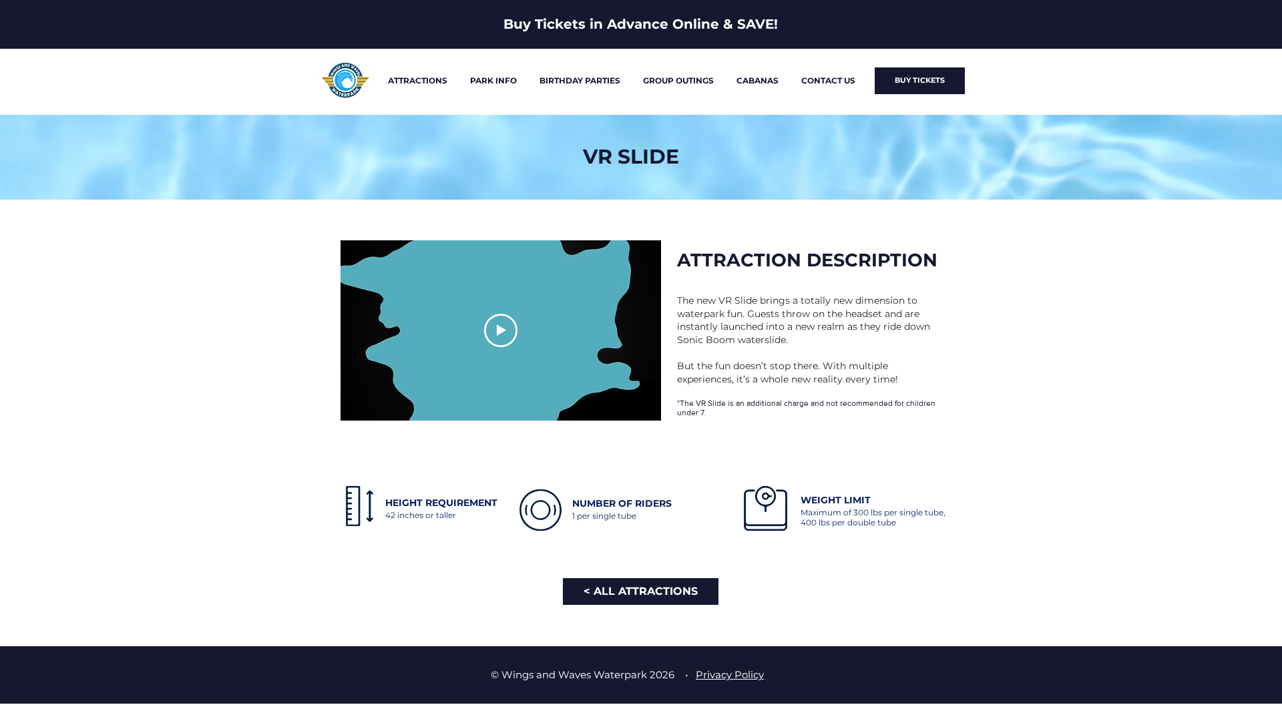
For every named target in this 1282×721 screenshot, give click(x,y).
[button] (417, 80)
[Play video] (500, 330)
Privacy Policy (730, 674)
